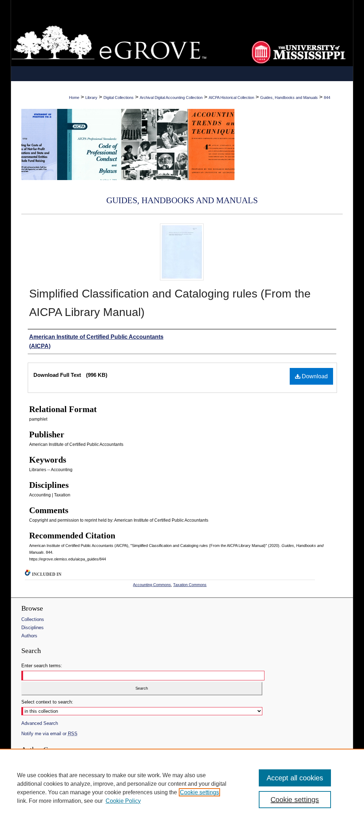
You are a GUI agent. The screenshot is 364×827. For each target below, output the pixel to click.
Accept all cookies (295, 778)
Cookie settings (199, 792)
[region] (182, 788)
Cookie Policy (123, 801)
